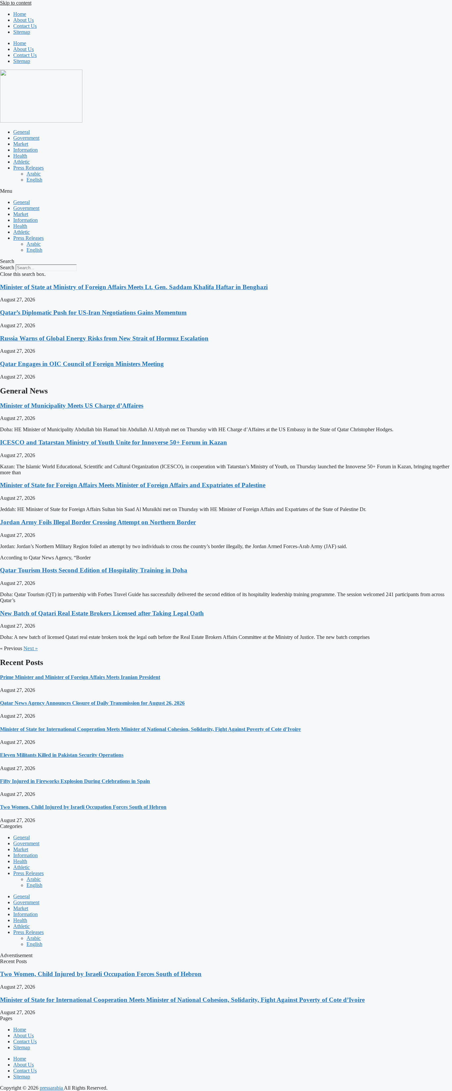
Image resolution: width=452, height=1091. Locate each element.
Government (26, 138)
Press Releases (28, 168)
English (34, 179)
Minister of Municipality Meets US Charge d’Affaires (71, 405)
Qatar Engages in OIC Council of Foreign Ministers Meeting (82, 363)
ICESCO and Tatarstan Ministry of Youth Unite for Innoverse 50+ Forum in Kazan (113, 442)
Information (25, 150)
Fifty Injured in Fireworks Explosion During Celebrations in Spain (75, 781)
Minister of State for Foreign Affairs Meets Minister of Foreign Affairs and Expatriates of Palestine (132, 485)
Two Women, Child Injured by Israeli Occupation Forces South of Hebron (83, 807)
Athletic (21, 162)
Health (20, 156)
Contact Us (25, 26)
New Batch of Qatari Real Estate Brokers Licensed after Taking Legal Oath (102, 613)
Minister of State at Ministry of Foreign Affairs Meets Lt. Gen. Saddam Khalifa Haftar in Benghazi (134, 287)
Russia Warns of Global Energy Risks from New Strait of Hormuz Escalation (104, 338)
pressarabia (52, 1088)
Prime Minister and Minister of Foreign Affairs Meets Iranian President (80, 677)
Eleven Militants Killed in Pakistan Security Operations (61, 755)
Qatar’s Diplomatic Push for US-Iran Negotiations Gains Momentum (93, 312)
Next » (30, 648)
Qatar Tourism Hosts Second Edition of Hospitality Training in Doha (93, 570)
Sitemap (21, 32)
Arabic (33, 174)
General (21, 132)
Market (20, 144)
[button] (226, 191)
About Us (23, 20)
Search (7, 267)
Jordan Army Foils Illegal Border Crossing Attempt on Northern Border (98, 522)
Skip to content (15, 3)
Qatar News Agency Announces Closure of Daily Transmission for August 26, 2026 (92, 703)
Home (19, 14)
